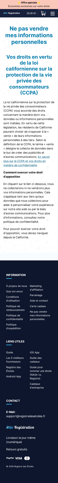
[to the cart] (43, 13)
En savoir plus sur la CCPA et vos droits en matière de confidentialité (26, 161)
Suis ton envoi (14, 291)
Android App (13, 376)
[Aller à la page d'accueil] (20, 428)
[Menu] (52, 13)
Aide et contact (39, 300)
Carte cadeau (38, 306)
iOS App (34, 352)
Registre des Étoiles (24, 466)
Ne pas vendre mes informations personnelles (40, 315)
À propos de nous (16, 285)
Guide (9, 352)
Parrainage (36, 295)
